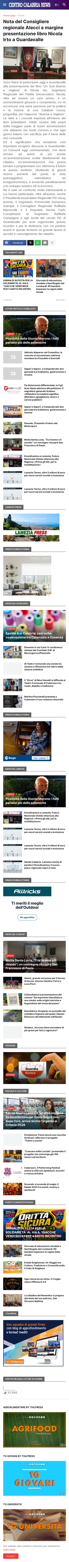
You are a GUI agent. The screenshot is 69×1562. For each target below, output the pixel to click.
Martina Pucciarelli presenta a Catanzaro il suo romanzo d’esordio (43, 698)
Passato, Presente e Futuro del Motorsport (40, 424)
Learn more (9, 1549)
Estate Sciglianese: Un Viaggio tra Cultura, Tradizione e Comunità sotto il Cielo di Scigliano (44, 1265)
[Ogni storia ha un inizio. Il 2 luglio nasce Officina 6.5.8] (12, 1284)
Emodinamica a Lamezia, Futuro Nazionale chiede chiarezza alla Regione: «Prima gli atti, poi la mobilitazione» (41, 460)
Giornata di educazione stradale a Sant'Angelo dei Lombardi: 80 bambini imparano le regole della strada (50, 286)
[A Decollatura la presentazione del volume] (12, 999)
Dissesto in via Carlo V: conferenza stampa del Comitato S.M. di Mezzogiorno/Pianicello (43, 650)
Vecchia (60, 299)
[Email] (45, 242)
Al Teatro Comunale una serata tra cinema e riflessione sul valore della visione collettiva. (43, 666)
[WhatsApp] (37, 242)
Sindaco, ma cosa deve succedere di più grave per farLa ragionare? (44, 1029)
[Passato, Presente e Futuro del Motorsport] (12, 428)
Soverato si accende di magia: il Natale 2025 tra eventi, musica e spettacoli (41, 1187)
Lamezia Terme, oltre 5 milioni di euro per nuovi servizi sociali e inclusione (44, 474)
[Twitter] (30, 242)
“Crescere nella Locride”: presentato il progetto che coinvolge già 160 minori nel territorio (45, 1154)
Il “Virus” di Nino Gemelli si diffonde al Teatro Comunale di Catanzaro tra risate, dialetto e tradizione (44, 683)
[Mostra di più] (52, 242)
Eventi (21, 15)
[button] (4, 5)
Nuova (8, 299)
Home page (9, 15)
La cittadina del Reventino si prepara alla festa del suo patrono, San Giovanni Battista (44, 1298)
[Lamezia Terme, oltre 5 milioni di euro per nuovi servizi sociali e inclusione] (12, 477)
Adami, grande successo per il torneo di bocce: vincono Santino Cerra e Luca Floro (44, 981)
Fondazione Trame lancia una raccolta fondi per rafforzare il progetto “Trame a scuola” (45, 1137)
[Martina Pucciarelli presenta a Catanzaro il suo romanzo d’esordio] (12, 701)
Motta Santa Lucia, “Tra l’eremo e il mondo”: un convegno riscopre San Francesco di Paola (43, 442)
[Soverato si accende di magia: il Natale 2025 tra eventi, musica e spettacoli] (12, 1189)
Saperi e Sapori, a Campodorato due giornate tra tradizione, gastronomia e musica (45, 371)
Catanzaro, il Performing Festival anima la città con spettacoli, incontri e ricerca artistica (44, 1170)
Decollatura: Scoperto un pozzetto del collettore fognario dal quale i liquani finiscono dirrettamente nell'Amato (45, 1014)
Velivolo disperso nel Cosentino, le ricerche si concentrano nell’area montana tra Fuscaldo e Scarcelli (43, 355)
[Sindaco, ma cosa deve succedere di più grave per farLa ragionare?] (12, 1032)
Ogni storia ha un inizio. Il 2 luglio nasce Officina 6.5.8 (42, 1280)
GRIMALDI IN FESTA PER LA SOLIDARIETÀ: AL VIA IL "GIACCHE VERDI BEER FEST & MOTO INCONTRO (18, 284)
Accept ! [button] (10, 1556)
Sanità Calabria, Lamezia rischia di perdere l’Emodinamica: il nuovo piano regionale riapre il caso (43, 865)
